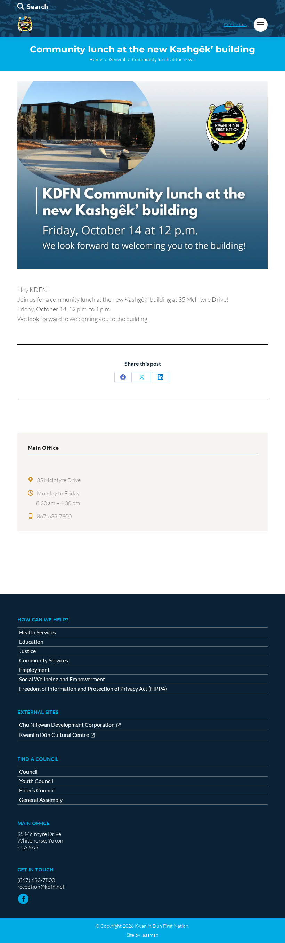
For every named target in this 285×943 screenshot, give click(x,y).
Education (31, 641)
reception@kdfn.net (41, 886)
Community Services (43, 660)
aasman (150, 935)
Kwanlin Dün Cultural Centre (54, 735)
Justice (27, 651)
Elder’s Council (37, 790)
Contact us (235, 24)
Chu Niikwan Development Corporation (67, 725)
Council (28, 771)
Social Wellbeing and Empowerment (62, 679)
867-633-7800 (54, 516)
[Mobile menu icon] (261, 25)
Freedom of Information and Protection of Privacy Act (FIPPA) (93, 688)
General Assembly (41, 800)
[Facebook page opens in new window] (23, 899)
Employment (34, 670)
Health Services (37, 632)
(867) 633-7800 (36, 880)
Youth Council (36, 781)
